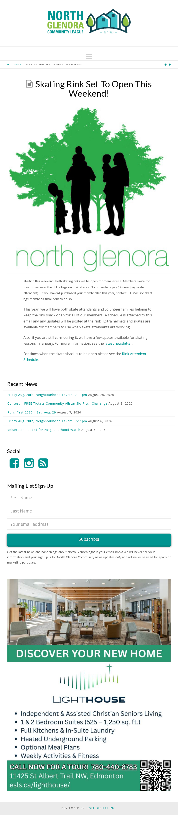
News (17, 64)
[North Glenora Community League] (89, 23)
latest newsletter (118, 343)
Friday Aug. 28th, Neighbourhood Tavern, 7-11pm (47, 395)
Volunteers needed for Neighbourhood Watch (43, 430)
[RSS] (43, 463)
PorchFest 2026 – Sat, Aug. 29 (31, 412)
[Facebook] (14, 463)
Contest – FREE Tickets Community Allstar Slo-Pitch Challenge (57, 403)
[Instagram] (29, 463)
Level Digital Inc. (101, 808)
